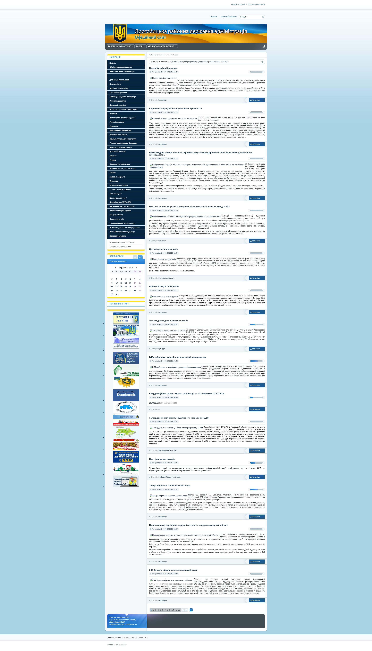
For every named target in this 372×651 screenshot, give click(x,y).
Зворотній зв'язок (228, 17)
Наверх (191, 610)
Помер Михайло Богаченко (163, 68)
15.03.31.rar (154, 403)
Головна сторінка (114, 637)
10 (172, 610)
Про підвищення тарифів (162, 459)
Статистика (142, 637)
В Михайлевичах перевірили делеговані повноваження (177, 357)
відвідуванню (202, 62)
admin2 (159, 72)
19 (126, 287)
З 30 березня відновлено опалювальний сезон (173, 570)
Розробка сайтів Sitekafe (117, 645)
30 (112, 294)
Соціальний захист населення (169, 477)
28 (135, 290)
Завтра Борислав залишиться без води (169, 485)
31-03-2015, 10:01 (171, 324)
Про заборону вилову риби (163, 249)
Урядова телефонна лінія (120, 247)
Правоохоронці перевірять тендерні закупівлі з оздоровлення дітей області (188, 525)
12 (126, 283)
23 (112, 290)
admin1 (159, 574)
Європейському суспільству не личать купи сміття (175, 108)
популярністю (190, 62)
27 (130, 290)
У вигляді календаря (140, 257)
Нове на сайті (129, 637)
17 (117, 287)
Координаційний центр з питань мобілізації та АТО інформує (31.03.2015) (187, 394)
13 (130, 283)
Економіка (162, 241)
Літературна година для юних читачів (168, 321)
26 (126, 290)
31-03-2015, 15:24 (171, 112)
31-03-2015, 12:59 (171, 253)
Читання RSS (264, 46)
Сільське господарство (166, 278)
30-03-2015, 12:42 (171, 574)
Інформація (162, 100)
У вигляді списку (135, 257)
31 (117, 294)
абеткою (224, 62)
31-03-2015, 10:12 (171, 290)
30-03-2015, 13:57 (171, 529)
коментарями (214, 62)
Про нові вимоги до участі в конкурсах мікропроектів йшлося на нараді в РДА (189, 207)
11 (121, 283)
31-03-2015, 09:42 (171, 361)
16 (112, 287)
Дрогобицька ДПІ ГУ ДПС (167, 450)
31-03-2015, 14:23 (171, 210)
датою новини (177, 62)
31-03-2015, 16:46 (171, 72)
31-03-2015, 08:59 (171, 397)
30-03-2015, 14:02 (171, 489)
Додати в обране (238, 4)
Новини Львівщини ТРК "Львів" (122, 242)
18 (121, 287)
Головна (213, 17)
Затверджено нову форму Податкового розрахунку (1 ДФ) (179, 418)
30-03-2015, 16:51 (171, 421)
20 (179, 610)
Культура (161, 349)
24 (117, 290)
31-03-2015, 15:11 (171, 158)
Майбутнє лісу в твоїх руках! (164, 286)
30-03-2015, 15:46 (171, 463)
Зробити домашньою (256, 4)
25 (121, 290)
